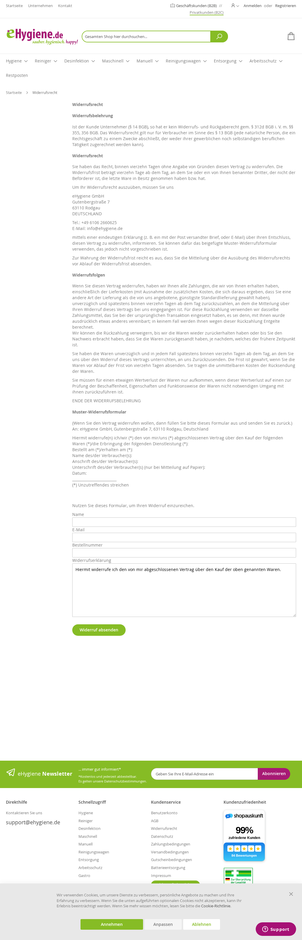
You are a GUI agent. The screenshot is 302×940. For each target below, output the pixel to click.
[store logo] (42, 37)
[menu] (151, 68)
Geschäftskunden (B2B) (197, 5)
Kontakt (65, 5)
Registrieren (285, 5)
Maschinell (87, 836)
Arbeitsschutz (90, 867)
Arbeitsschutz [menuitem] (263, 61)
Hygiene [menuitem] (14, 61)
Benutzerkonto (164, 812)
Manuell (85, 844)
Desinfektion (89, 828)
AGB (154, 820)
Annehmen (112, 924)
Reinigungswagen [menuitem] (183, 61)
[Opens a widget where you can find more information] (275, 929)
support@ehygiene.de (33, 822)
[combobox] (154, 36)
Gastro (84, 875)
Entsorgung (88, 859)
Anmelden (253, 5)
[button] (235, 5)
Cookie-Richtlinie (215, 905)
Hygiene (85, 812)
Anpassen (163, 924)
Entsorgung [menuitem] (225, 61)
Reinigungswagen (93, 852)
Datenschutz (162, 836)
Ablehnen (201, 924)
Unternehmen (40, 5)
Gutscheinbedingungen (171, 859)
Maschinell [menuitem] (113, 61)
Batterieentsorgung (168, 867)
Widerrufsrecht (164, 828)
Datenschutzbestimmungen (125, 781)
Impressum (161, 875)
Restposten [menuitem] (17, 75)
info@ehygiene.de (105, 228)
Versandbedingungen (170, 852)
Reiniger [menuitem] (43, 61)
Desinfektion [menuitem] (76, 61)
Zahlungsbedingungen (170, 844)
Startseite (14, 5)
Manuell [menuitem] (145, 61)
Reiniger (85, 820)
